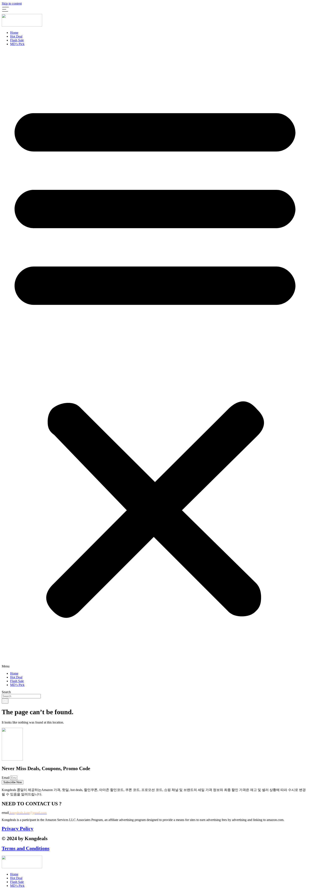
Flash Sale (17, 40)
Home (14, 32)
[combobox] (21, 696)
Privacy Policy (17, 828)
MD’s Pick (17, 44)
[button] (155, 358)
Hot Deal (16, 36)
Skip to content (12, 3)
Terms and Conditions (25, 848)
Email (6, 777)
